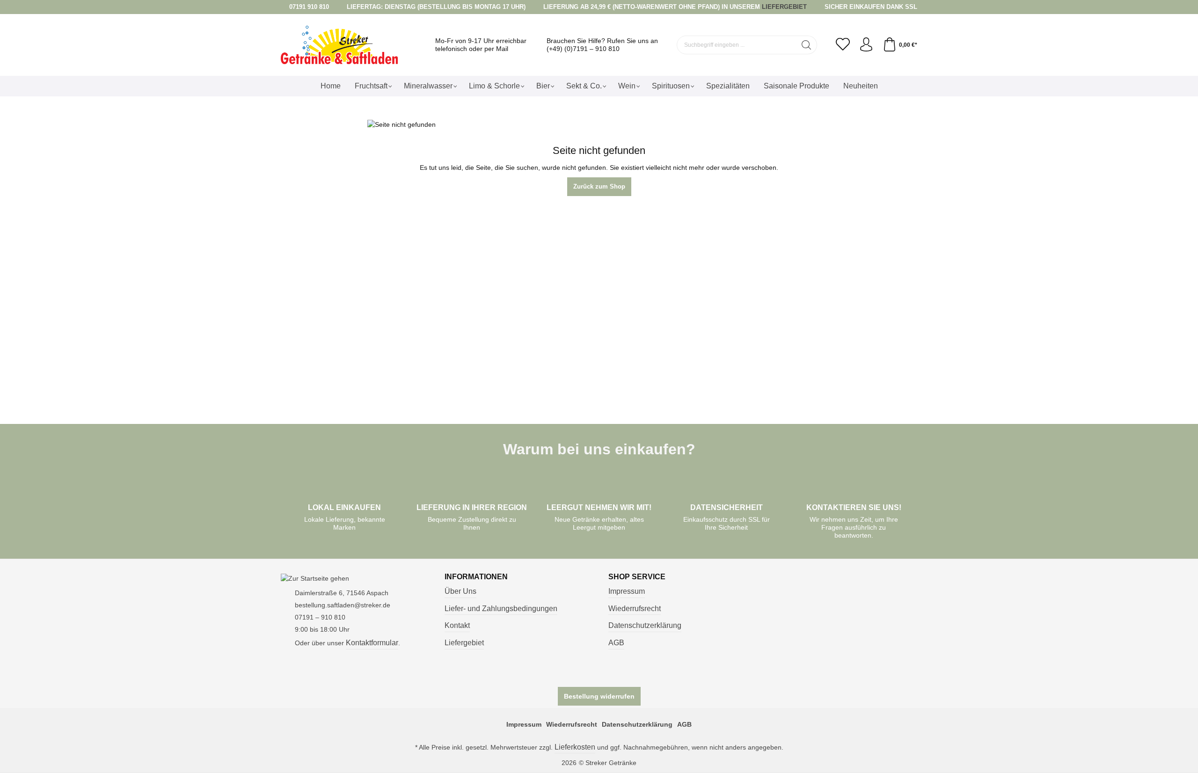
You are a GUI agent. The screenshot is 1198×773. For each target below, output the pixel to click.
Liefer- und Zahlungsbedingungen (501, 609)
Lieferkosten (575, 747)
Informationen (476, 577)
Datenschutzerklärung (644, 625)
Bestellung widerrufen (599, 696)
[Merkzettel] (843, 44)
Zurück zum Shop (599, 186)
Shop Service (636, 577)
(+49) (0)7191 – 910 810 (583, 48)
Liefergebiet (464, 643)
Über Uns (460, 591)
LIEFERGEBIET (784, 6)
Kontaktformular (372, 643)
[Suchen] (806, 45)
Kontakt (457, 625)
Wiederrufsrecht (634, 609)
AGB (616, 643)
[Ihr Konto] (866, 44)
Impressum (626, 591)
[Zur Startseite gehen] (339, 45)
